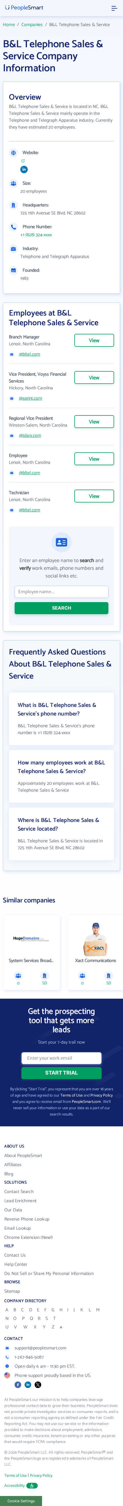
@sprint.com (30, 398)
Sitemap (12, 1291)
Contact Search (19, 1192)
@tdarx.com (30, 435)
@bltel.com (29, 354)
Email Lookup (17, 1228)
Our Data (13, 1210)
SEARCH (61, 608)
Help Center (15, 1264)
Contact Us (15, 1255)
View (94, 340)
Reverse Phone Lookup (26, 1219)
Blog (8, 1174)
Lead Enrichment (20, 1201)
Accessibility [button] (14, 1486)
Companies (32, 25)
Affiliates (12, 1165)
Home (9, 25)
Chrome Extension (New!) (28, 1237)
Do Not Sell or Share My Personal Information (49, 1274)
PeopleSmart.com (86, 1102)
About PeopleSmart (23, 1156)
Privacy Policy (101, 1095)
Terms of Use (71, 1095)
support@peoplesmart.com (41, 1348)
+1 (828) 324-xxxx (36, 235)
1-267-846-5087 (29, 1357)
